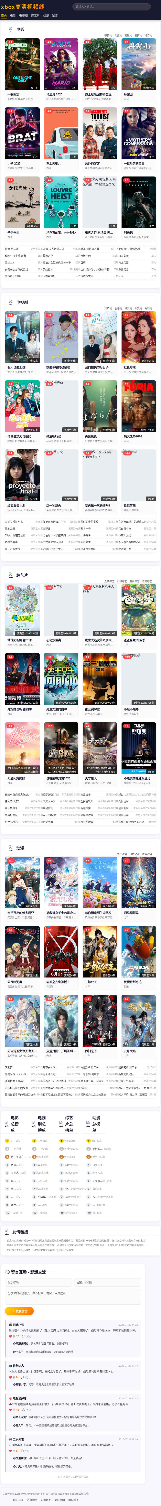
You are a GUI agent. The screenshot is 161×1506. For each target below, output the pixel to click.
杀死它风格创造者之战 (137, 822)
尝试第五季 (137, 549)
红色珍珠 (130, 367)
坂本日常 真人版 (99, 249)
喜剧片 (128, 35)
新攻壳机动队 (137, 1074)
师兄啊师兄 (131, 913)
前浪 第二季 (24, 249)
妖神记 (99, 1088)
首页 (4, 15)
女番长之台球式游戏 (24, 269)
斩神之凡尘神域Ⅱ (58, 982)
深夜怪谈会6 (99, 549)
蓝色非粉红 (15, 1205)
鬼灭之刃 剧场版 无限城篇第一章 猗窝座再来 (114, 232)
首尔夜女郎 (99, 276)
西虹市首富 (15, 1165)
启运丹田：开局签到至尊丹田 (65, 1051)
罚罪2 (40, 1180)
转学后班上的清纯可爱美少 (62, 1094)
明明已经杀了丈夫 (62, 549)
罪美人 (13, 1197)
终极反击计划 (16, 505)
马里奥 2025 (54, 94)
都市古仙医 (62, 1067)
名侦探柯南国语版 (100, 1197)
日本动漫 (134, 854)
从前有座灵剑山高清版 (18, 1249)
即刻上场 (41, 1172)
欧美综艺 (147, 581)
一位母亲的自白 (134, 163)
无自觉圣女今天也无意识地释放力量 (31, 1051)
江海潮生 (99, 535)
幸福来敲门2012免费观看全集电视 (125, 1245)
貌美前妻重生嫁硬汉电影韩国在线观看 (54, 1249)
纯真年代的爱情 (45, 1197)
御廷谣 (62, 528)
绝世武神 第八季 (99, 1148)
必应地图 (60, 1500)
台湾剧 (148, 308)
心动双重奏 (53, 640)
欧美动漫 (147, 854)
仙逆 (95, 1212)
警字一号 (99, 528)
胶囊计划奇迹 (133, 982)
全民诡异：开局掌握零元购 (62, 1088)
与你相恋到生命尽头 (98, 913)
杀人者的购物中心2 (137, 542)
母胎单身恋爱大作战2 (24, 794)
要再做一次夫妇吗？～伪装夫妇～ (107, 505)
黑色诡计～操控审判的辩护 (62, 535)
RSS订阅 (18, 1500)
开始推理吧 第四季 (19, 709)
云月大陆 (130, 1051)
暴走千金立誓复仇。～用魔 (137, 1088)
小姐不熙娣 (131, 709)
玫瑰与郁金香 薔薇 (24, 255)
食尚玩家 (137, 801)
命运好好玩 (24, 815)
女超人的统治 (16, 1172)
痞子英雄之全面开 (18, 1157)
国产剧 (108, 308)
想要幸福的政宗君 (58, 367)
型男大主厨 (62, 801)
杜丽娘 (13, 1140)
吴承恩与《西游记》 (137, 249)
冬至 (40, 1140)
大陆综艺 (109, 581)
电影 (13, 15)
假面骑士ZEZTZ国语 (62, 1081)
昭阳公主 (99, 542)
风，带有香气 (24, 549)
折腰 (40, 1212)
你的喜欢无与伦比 (19, 436)
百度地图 (32, 1500)
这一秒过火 (53, 505)
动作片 (118, 35)
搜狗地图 (73, 1500)
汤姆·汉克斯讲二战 (62, 249)
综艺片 (35, 15)
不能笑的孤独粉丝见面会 (140, 778)
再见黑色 (91, 436)
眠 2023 (24, 262)
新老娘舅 (99, 808)
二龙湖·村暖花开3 (62, 542)
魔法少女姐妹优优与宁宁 (62, 262)
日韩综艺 (122, 581)
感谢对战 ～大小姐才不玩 (24, 1074)
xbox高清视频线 (23, 7)
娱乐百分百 (69, 1165)
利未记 (128, 232)
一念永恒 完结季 (99, 1074)
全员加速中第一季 (73, 1189)
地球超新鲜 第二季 (19, 640)
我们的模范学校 (99, 521)
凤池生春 (24, 528)
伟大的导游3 (24, 801)
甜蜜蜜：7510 (24, 276)
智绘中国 (99, 255)
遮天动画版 (62, 1074)
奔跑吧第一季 (71, 1197)
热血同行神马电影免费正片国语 (92, 1240)
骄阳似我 (41, 1157)
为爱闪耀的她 (16, 778)
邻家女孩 (137, 255)
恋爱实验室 (99, 822)
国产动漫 (122, 854)
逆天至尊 (95, 1165)
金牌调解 (137, 808)
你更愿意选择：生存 (62, 521)
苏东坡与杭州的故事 (24, 1088)
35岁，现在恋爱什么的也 (24, 535)
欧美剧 (138, 308)
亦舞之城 (41, 1148)
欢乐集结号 (24, 808)
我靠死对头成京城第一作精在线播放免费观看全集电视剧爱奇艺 (40, 1240)
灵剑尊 (95, 1189)
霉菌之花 (62, 255)
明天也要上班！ (17, 367)
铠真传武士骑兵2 (24, 1081)
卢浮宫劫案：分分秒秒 (61, 232)
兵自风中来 (137, 528)
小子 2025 (13, 163)
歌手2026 (62, 794)
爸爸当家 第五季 (134, 640)
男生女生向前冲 (56, 709)
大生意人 (41, 1189)
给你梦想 (130, 505)
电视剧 (23, 15)
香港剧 (118, 308)
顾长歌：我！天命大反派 (99, 1081)
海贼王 (95, 1140)
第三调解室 (92, 709)
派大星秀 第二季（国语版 (137, 1094)
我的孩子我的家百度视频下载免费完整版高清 (80, 1245)
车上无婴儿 (53, 163)
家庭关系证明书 (24, 521)
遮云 (40, 1165)
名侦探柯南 (96, 1157)
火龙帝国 (137, 262)
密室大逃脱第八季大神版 (101, 640)
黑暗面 (13, 1180)
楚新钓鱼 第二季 (137, 1067)
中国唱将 (68, 1157)
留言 (55, 15)
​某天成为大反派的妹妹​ (99, 1094)
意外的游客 (92, 163)
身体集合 (137, 269)
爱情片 (138, 35)
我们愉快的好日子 (97, 367)
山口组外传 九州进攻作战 (99, 269)
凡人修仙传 (96, 1205)
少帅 (40, 1205)
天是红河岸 (14, 982)
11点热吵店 (24, 822)
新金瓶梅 (13, 1148)
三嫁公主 (91, 982)
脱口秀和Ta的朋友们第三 (137, 794)
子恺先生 (13, 232)
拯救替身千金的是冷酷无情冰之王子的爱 (72, 913)
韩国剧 (128, 308)
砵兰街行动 (53, 436)
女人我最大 (69, 1205)
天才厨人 (91, 778)
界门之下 (91, 1051)
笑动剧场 (62, 808)
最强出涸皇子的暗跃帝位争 (24, 1094)
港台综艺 (134, 581)
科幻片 (148, 35)
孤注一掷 (14, 1212)
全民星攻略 (99, 801)
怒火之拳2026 (133, 436)
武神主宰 (95, 1172)
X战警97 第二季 (99, 1067)
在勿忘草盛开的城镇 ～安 (137, 521)
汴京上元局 (137, 535)
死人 (137, 276)
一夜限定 (13, 94)
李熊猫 (24, 1067)
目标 (99, 262)
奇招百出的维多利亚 (20, 913)
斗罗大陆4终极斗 (100, 1180)
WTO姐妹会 (62, 815)
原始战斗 (62, 269)
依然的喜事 (24, 542)
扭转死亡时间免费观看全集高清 (128, 1240)
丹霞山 (128, 94)
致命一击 (13, 1189)
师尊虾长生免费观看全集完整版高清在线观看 (30, 1245)
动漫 (46, 15)
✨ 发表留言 (19, 1311)
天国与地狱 (62, 276)
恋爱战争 (99, 794)
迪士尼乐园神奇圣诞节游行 (102, 94)
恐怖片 (108, 35)
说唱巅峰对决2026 (58, 778)
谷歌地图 (46, 1500)
